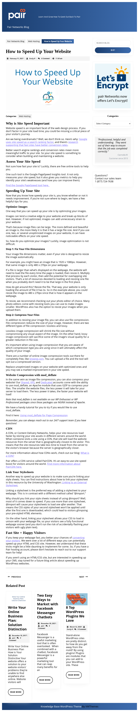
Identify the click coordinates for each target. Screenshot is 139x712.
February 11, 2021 (16, 58)
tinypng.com (36, 358)
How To (56, 16)
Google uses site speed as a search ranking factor (46, 140)
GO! (113, 50)
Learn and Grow (45, 16)
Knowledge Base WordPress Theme (61, 706)
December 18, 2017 (19, 635)
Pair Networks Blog (18, 27)
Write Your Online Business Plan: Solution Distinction (17, 618)
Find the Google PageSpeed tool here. (28, 185)
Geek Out (65, 16)
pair (13, 638)
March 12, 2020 (76, 627)
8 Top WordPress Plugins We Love (75, 614)
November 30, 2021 (48, 623)
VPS (32, 382)
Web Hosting (34, 41)
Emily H (32, 58)
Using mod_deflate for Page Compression (44, 415)
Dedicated (47, 382)
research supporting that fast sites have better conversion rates (42, 143)
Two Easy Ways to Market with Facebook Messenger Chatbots (47, 606)
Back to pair (74, 16)
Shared (25, 382)
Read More (17, 693)
